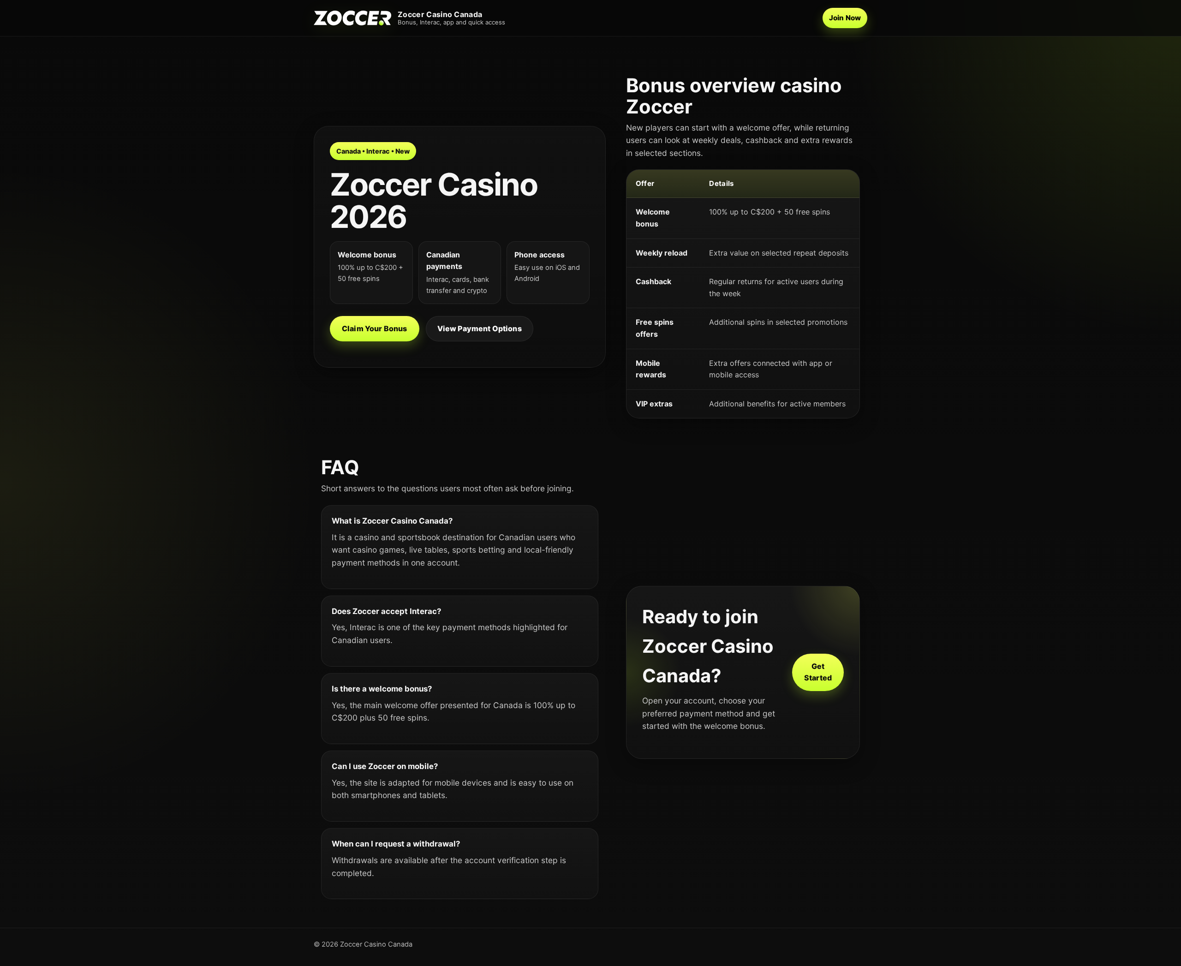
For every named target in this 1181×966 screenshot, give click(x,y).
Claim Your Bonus (374, 328)
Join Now (845, 17)
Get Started (818, 672)
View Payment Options (479, 328)
